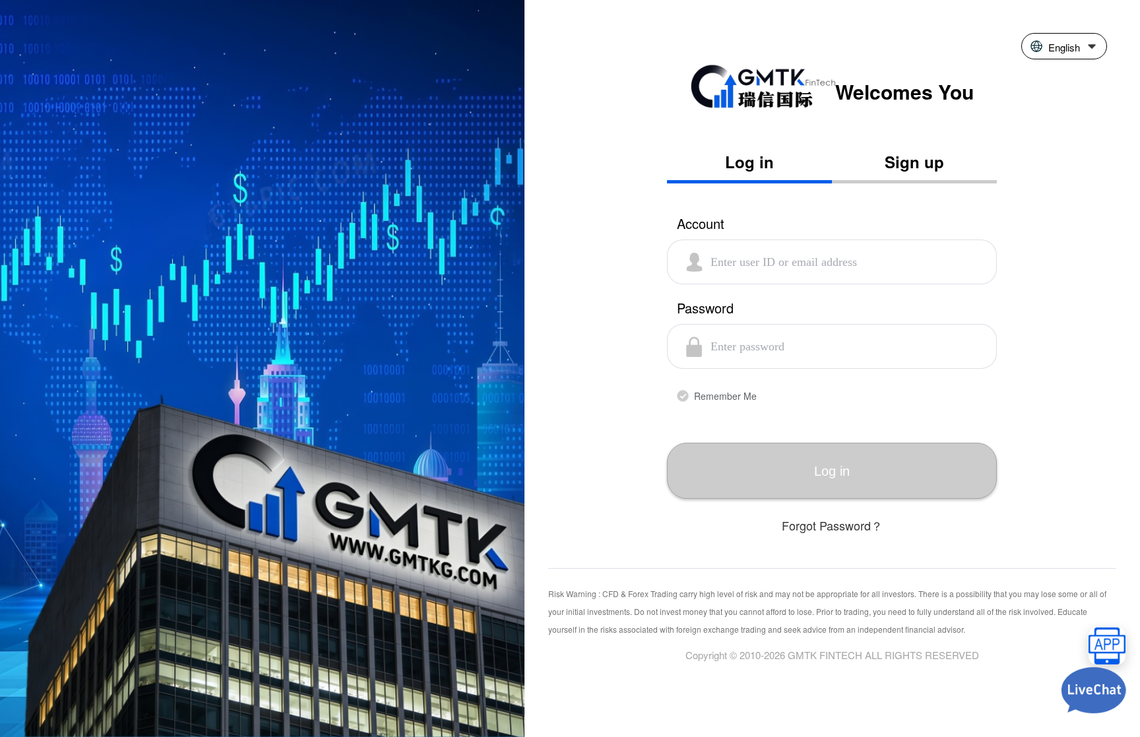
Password (705, 309)
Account (700, 224)
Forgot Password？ (832, 525)
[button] (1064, 46)
